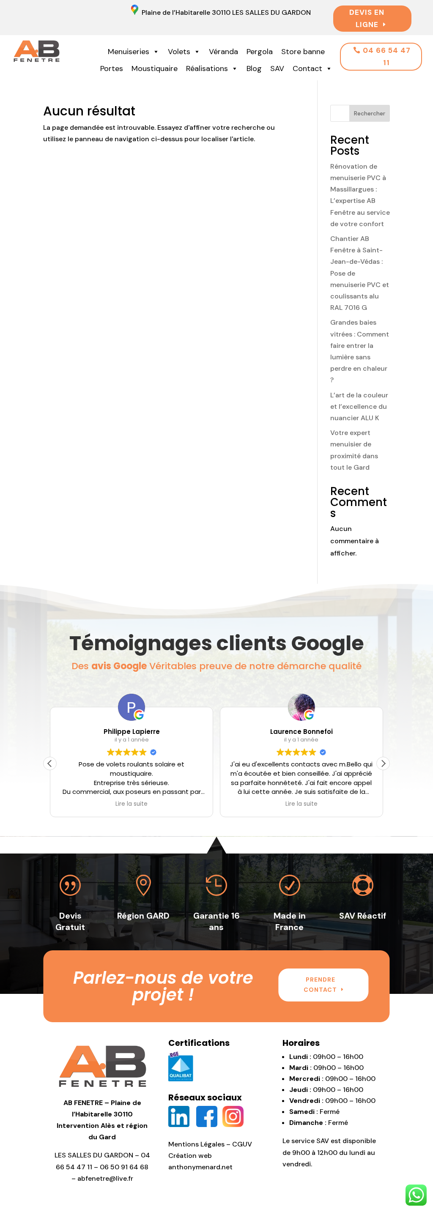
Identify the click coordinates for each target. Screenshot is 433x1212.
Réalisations (207, 68)
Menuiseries (128, 52)
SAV (277, 68)
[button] (383, 763)
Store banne (303, 52)
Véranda (223, 52)
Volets (179, 52)
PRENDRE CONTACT (320, 984)
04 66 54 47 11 (387, 56)
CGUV (242, 1144)
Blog (254, 68)
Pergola (260, 52)
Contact (307, 68)
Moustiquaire (155, 68)
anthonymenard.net (200, 1167)
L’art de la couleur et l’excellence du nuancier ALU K (359, 406)
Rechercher (369, 113)
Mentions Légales (196, 1144)
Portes (111, 68)
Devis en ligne (366, 18)
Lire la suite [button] (131, 804)
